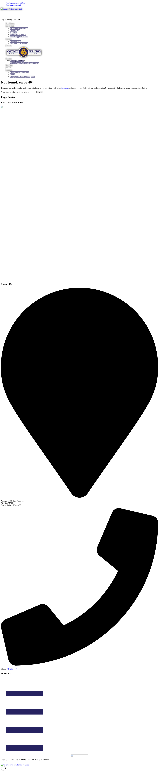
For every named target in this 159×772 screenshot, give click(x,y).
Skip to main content (13, 5)
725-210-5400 (12, 669)
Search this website (8, 92)
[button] (10, 26)
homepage (65, 88)
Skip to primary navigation (15, 3)
